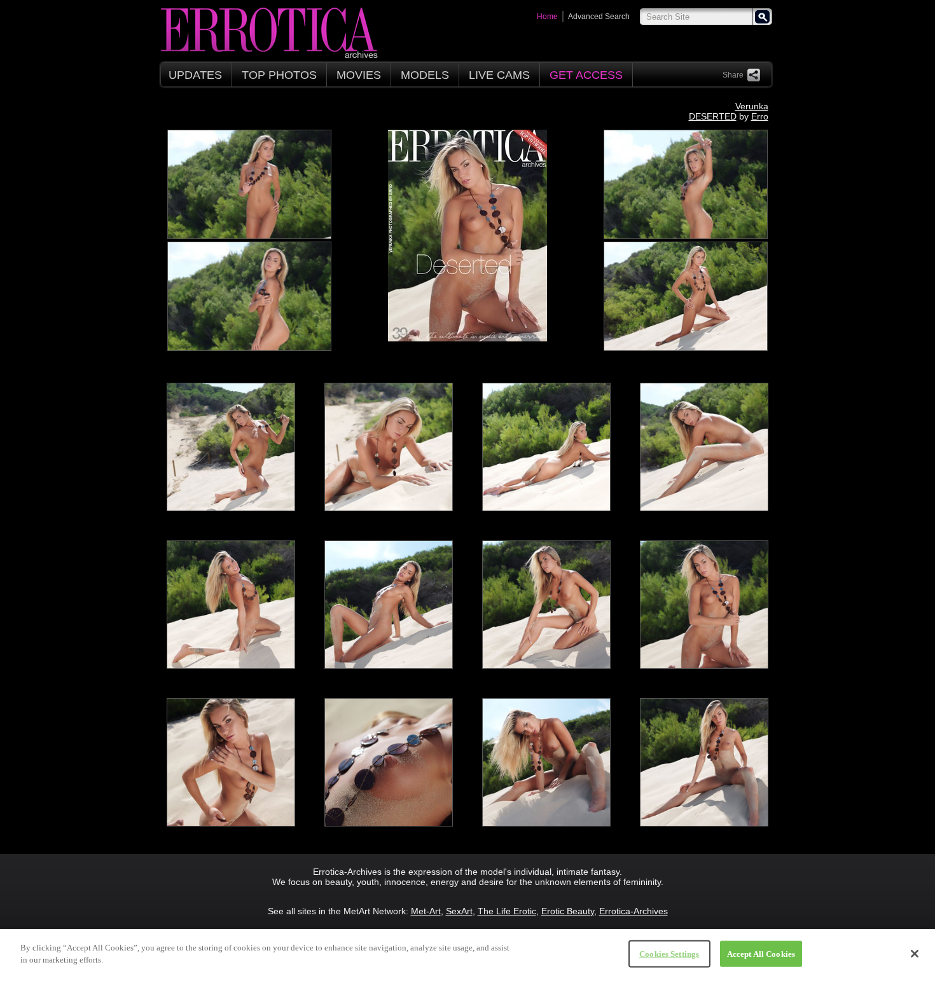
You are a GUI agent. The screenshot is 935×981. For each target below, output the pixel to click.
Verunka (751, 106)
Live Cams (499, 75)
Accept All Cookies (761, 954)
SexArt (459, 911)
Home (547, 16)
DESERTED (713, 116)
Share (733, 75)
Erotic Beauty (567, 911)
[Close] (915, 954)
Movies (358, 75)
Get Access (586, 75)
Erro (759, 116)
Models (425, 75)
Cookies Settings (669, 954)
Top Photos (279, 75)
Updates (195, 75)
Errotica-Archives (633, 911)
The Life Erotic (507, 911)
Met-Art (426, 911)
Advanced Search (599, 16)
